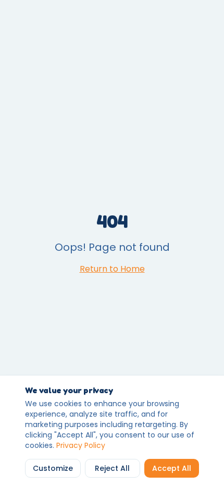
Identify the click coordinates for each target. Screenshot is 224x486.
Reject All (112, 468)
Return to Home (112, 269)
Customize (53, 468)
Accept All (171, 468)
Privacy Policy (80, 445)
